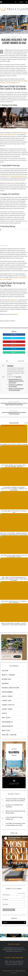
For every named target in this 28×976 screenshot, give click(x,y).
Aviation (5, 671)
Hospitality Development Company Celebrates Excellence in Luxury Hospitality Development (14, 534)
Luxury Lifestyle (8, 705)
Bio (7, 361)
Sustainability (7, 722)
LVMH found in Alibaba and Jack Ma (16, 176)
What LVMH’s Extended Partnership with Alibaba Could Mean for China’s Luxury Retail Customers (14, 579)
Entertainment (7, 692)
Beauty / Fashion (8, 675)
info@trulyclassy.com (19, 947)
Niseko (6, 962)
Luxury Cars (6, 700)
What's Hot (6, 730)
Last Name (5, 904)
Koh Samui (11, 961)
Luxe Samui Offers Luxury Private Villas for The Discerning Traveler (14, 556)
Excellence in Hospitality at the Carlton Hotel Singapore (14, 602)
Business (8, 37)
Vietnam (20, 964)
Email (14, 352)
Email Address (13, 894)
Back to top (13, 972)
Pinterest (14, 341)
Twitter (14, 338)
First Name (5, 899)
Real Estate (6, 718)
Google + (14, 345)
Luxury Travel (7, 709)
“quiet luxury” (13, 300)
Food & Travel (7, 696)
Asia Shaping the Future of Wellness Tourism (13, 444)
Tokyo (10, 962)
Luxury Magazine (20, 970)
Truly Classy (18, 376)
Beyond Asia (6, 679)
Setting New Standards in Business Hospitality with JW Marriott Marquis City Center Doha (14, 403)
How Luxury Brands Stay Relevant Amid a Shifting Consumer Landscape (14, 412)
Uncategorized (7, 726)
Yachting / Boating (9, 735)
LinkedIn (14, 348)
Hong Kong (14, 964)
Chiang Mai (18, 961)
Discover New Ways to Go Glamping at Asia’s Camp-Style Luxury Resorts (16, 381)
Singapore (8, 964)
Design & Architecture (10, 688)
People (4, 713)
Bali (22, 961)
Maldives (15, 962)
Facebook (14, 334)
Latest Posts (21, 361)
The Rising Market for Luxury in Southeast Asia (14, 511)
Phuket (6, 961)
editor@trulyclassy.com (19, 949)
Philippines (20, 962)
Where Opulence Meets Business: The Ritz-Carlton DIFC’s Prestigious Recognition (14, 624)
